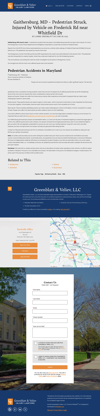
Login (65, 410)
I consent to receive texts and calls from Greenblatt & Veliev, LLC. (51, 346)
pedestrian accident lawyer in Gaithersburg (42, 116)
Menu (87, 6)
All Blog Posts (14, 164)
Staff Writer (13, 167)
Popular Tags (39, 174)
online (50, 209)
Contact (79, 6)
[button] (49, 5)
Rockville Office (25, 229)
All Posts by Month (50, 174)
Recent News (57, 167)
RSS (64, 174)
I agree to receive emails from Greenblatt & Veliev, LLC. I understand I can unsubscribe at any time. (51, 358)
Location (70, 6)
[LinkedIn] (20, 409)
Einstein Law (60, 406)
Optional (56, 164)
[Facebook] (15, 409)
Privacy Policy (58, 410)
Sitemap (50, 410)
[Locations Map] (75, 242)
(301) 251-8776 (65, 209)
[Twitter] (25, 409)
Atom (59, 174)
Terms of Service (51, 376)
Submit (50, 367)
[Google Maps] (10, 409)
